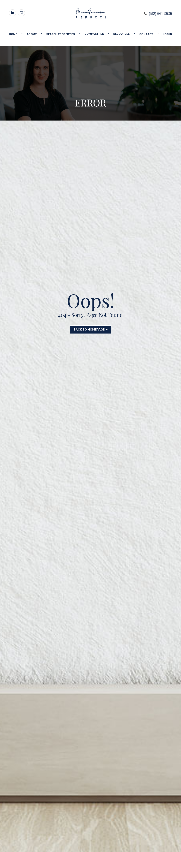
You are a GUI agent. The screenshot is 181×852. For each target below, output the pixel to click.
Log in (167, 34)
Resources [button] (121, 33)
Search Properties (60, 34)
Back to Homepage (89, 329)
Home (13, 34)
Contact (146, 34)
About (32, 34)
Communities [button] (94, 33)
